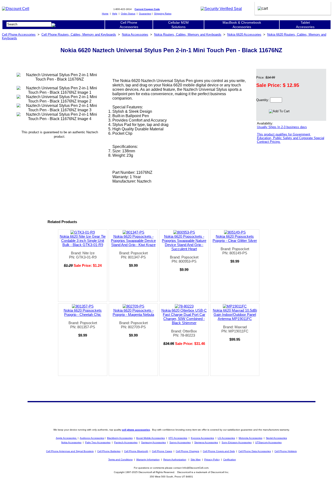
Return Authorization (174, 459)
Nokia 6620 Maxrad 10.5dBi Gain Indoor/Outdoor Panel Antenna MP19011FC (235, 314)
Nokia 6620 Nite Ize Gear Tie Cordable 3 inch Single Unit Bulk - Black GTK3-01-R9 (83, 240)
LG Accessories (226, 438)
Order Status (128, 13)
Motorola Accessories (250, 438)
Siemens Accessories (206, 442)
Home (105, 13)
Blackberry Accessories (120, 438)
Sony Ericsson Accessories (237, 442)
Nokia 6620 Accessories (244, 34)
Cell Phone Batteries (108, 451)
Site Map (196, 459)
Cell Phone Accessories (19, 34)
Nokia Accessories (135, 34)
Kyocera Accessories (202, 438)
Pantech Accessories (125, 442)
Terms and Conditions (120, 459)
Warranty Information (148, 459)
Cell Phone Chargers (187, 451)
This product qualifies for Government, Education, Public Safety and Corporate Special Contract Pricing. (290, 138)
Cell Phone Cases (162, 451)
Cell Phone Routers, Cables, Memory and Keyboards (78, 34)
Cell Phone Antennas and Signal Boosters (70, 451)
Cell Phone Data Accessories (254, 451)
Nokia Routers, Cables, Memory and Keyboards (187, 34)
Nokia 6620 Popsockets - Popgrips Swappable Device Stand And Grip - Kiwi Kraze (133, 240)
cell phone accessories (136, 429)
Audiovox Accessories (92, 438)
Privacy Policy (212, 459)
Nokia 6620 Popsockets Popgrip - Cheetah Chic (83, 312)
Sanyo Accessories (180, 442)
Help (114, 13)
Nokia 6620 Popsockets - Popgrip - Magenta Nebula (133, 312)
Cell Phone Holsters (285, 451)
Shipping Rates (162, 13)
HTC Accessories (177, 438)
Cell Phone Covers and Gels (219, 451)
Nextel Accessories (276, 438)
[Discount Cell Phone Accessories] (15, 9)
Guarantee (145, 13)
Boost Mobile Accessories (150, 438)
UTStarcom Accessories (268, 442)
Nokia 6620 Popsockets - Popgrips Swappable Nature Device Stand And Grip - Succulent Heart (184, 242)
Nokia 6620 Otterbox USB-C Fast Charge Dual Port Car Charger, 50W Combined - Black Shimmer (184, 316)
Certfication (229, 459)
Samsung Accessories (153, 442)
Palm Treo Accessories (97, 442)
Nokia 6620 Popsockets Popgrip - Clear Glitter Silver (235, 238)
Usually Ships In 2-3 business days (282, 127)
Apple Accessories (66, 438)
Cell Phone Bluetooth (136, 451)
